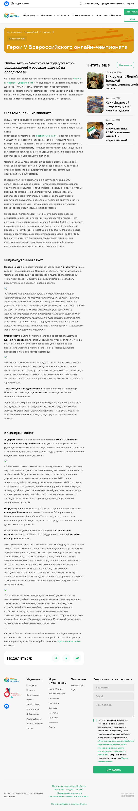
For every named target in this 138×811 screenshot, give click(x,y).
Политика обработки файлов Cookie (69, 804)
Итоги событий (33, 719)
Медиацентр (29, 15)
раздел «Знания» (46, 135)
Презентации (32, 709)
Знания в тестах (57, 693)
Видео (29, 699)
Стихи (52, 727)
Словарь (53, 708)
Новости (47, 32)
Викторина (54, 703)
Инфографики (33, 704)
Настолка (53, 712)
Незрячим (116, 15)
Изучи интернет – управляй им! (22, 32)
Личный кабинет (34, 723)
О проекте (31, 685)
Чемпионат (46, 15)
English (130, 3)
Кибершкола (32, 714)
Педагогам (101, 15)
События (61, 15)
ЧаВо (73, 690)
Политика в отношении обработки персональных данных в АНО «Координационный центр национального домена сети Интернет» (69, 791)
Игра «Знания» (56, 689)
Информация (77, 685)
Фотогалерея (33, 695)
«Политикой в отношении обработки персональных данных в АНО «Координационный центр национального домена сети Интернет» (116, 748)
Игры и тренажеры (81, 15)
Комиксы (53, 722)
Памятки (53, 717)
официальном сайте (68, 641)
